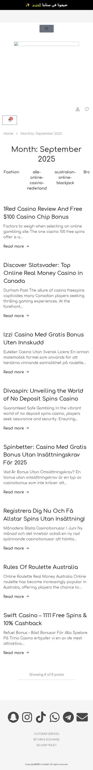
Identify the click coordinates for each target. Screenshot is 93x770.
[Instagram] (27, 717)
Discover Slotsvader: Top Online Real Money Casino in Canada (43, 273)
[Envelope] (82, 717)
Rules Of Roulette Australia (40, 567)
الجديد (36, 5)
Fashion (11, 172)
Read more (13, 246)
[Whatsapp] (54, 717)
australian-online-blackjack (65, 177)
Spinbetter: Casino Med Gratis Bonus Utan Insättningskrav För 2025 (44, 455)
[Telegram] (68, 717)
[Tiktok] (40, 717)
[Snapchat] (13, 717)
